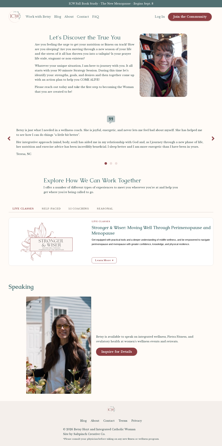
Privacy (136, 420)
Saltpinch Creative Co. (89, 434)
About (69, 16)
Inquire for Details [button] (116, 352)
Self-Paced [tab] (51, 208)
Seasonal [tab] (105, 208)
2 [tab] (111, 163)
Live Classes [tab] (23, 208)
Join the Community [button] (190, 16)
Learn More (104, 260)
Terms (123, 420)
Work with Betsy (38, 16)
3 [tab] (116, 163)
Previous (9, 138)
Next (213, 138)
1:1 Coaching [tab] (79, 208)
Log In (160, 16)
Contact (83, 16)
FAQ (95, 16)
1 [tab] (105, 163)
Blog (57, 16)
